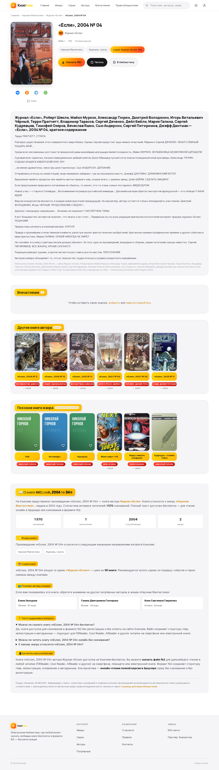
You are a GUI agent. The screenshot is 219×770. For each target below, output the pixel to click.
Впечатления (102, 5)
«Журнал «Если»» (78, 570)
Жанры (59, 5)
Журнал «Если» (54, 15)
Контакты (127, 744)
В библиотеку (125, 62)
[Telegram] (36, 93)
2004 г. (61, 41)
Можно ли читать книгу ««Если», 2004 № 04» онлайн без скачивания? (64, 639)
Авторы (85, 5)
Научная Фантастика (32, 15)
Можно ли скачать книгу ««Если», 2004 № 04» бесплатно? (56, 624)
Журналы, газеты (98, 49)
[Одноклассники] (27, 93)
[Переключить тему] (196, 5)
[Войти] (204, 5)
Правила (127, 737)
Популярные (83, 751)
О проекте (128, 730)
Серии (71, 5)
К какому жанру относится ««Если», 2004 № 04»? (50, 644)
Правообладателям (127, 5)
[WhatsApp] (45, 93)
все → (57, 327)
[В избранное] (35, 365)
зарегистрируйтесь (138, 302)
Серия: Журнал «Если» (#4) (127, 49)
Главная (44, 5)
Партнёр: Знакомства (180, 737)
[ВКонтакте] (17, 93)
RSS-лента (174, 730)
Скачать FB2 (73, 62)
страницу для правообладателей (139, 686)
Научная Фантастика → (66, 407)
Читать (99, 62)
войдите (114, 302)
